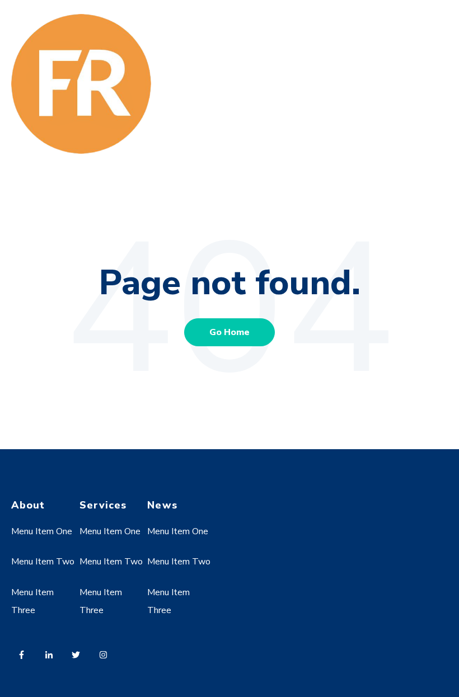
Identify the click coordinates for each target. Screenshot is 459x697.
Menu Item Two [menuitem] (42, 561)
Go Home (229, 332)
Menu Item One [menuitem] (41, 531)
